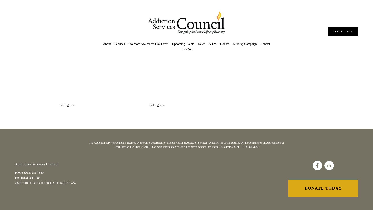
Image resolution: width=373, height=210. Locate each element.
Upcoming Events (183, 44)
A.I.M (212, 44)
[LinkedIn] (329, 165)
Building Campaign (245, 44)
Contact (265, 44)
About (107, 44)
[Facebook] (317, 165)
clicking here (67, 105)
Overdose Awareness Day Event (148, 44)
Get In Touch (343, 31)
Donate (224, 44)
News (201, 44)
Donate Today (323, 188)
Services (119, 44)
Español (187, 49)
